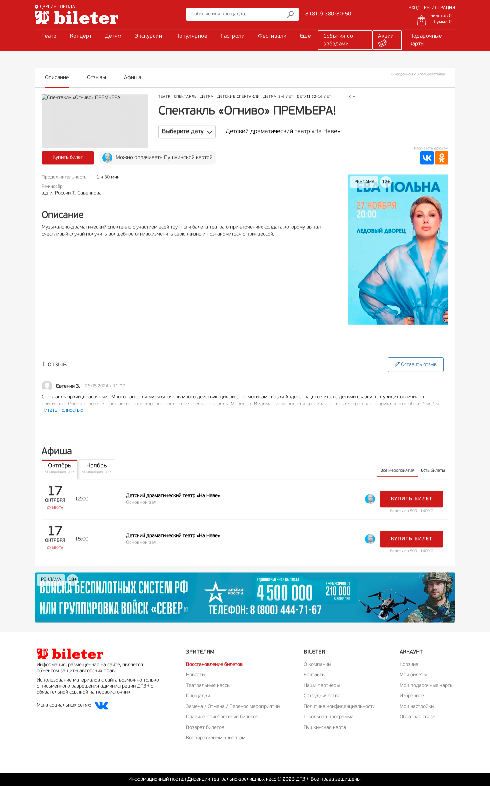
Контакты (314, 675)
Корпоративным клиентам (215, 738)
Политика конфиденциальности (339, 706)
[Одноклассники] (441, 157)
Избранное (412, 696)
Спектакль (185, 97)
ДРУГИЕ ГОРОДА (57, 7)
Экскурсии (148, 36)
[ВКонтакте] (427, 157)
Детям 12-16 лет (314, 97)
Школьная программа (329, 717)
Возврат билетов (205, 727)
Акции (386, 36)
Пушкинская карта (325, 727)
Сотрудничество (322, 696)
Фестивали (272, 36)
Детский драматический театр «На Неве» (283, 132)
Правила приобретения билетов (222, 717)
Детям (113, 36)
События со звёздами (338, 40)
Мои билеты (413, 675)
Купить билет (68, 157)
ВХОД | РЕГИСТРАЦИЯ (432, 8)
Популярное (191, 36)
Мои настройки (417, 706)
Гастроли (233, 36)
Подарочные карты (425, 40)
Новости (195, 675)
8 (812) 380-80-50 (328, 14)
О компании (317, 664)
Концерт (81, 36)
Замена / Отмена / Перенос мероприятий (233, 706)
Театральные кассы (208, 685)
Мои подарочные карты (426, 685)
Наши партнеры (322, 685)
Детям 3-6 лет (278, 97)
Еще (305, 36)
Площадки (198, 696)
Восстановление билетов (214, 664)
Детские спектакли (238, 97)
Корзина (409, 664)
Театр (49, 36)
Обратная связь (417, 717)
